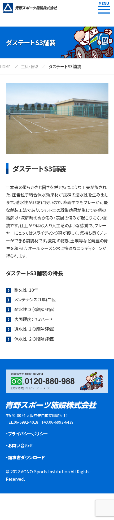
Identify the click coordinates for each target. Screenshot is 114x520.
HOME (5, 66)
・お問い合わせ (19, 445)
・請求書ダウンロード (25, 457)
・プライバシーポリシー (27, 433)
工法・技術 (29, 66)
